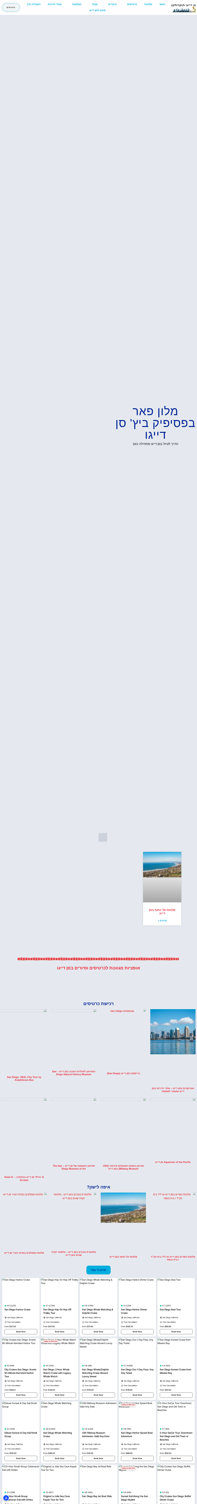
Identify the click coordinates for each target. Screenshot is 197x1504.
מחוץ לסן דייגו (97, 10)
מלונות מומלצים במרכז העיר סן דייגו (24, 1253)
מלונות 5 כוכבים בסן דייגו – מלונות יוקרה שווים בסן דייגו (73, 1253)
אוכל (95, 4)
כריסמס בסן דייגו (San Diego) (123, 1073)
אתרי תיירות (55, 4)
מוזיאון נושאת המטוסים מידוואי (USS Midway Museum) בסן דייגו (123, 1167)
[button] (98, 1270)
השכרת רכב (34, 4)
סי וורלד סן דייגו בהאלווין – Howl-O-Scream (24, 1178)
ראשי (162, 4)
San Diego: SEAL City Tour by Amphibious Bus (24, 1078)
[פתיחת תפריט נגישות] (6, 1498)
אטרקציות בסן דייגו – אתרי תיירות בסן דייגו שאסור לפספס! (173, 1090)
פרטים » (162, 920)
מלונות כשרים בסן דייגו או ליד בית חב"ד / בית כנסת (173, 1258)
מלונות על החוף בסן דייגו (123, 1256)
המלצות (76, 4)
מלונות (148, 4)
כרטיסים (132, 4)
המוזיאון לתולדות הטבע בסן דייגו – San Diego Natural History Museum (73, 1073)
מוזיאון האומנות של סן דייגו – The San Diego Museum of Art (74, 1167)
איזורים (112, 4)
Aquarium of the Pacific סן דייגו (173, 1162)
